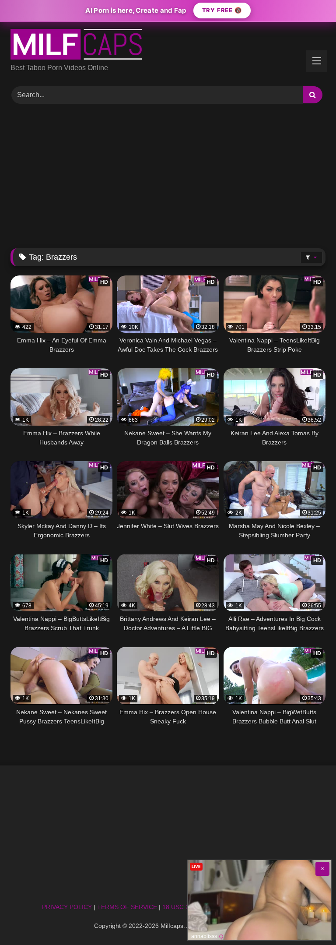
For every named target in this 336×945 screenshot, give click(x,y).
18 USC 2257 (181, 906)
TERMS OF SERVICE (127, 906)
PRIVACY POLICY (67, 906)
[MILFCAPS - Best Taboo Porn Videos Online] (168, 46)
